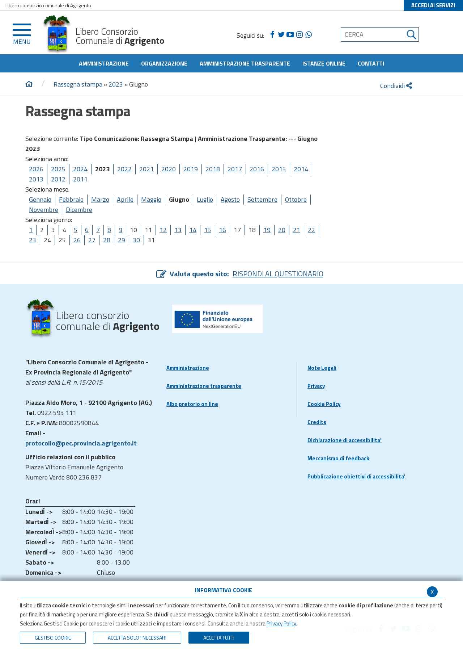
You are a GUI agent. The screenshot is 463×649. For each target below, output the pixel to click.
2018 (212, 169)
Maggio (151, 199)
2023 (116, 84)
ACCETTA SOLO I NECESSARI (137, 637)
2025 (58, 169)
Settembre (262, 199)
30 (136, 240)
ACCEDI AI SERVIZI (433, 5)
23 (32, 240)
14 (192, 230)
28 (106, 240)
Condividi (393, 86)
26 (77, 240)
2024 (80, 169)
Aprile (125, 199)
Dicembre (79, 209)
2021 (146, 169)
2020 (168, 169)
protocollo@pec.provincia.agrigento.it (81, 443)
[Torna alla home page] (29, 84)
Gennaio (40, 199)
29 (121, 240)
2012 (58, 179)
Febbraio (71, 199)
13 (178, 230)
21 (296, 230)
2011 (80, 179)
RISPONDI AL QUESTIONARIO (278, 273)
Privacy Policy (281, 623)
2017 (235, 169)
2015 (279, 169)
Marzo (100, 199)
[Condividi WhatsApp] (308, 35)
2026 (36, 169)
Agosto (230, 199)
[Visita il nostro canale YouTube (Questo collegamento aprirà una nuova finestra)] (290, 35)
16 (222, 230)
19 (267, 230)
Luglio (205, 199)
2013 (36, 179)
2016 (257, 169)
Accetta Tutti (218, 637)
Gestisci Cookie (53, 637)
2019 (190, 169)
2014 (301, 169)
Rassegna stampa (78, 84)
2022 (124, 169)
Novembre (43, 209)
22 (311, 230)
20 (281, 230)
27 (91, 240)
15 (207, 230)
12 (163, 230)
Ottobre (296, 199)
